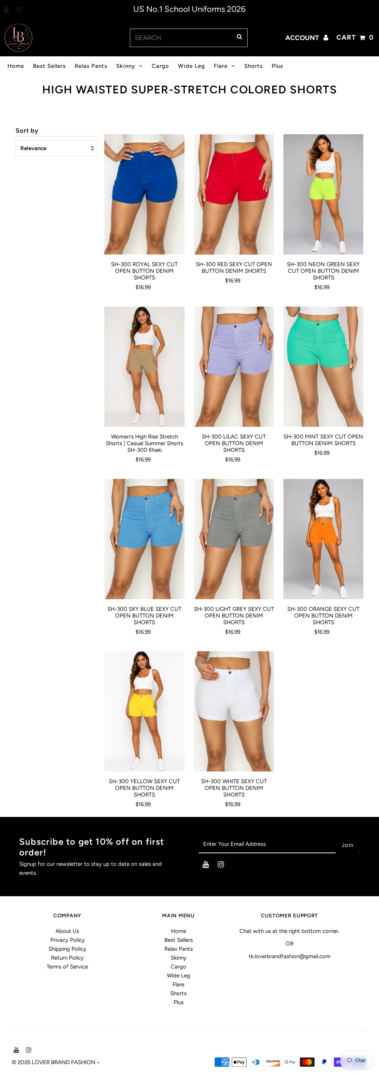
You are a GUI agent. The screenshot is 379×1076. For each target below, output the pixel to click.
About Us (67, 931)
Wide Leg (191, 66)
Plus (277, 66)
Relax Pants (91, 66)
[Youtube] (5, 10)
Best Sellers (49, 66)
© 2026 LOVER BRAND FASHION (54, 1062)
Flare (221, 66)
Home (15, 66)
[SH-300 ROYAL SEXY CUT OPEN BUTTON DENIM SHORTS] (144, 194)
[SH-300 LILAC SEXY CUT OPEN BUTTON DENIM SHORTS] (234, 367)
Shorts (253, 66)
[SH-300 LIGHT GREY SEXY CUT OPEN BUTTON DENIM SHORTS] (234, 539)
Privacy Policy (67, 940)
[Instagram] (17, 10)
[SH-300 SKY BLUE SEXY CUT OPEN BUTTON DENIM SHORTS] (144, 539)
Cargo (160, 66)
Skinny (125, 66)
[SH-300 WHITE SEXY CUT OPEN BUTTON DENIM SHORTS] (234, 711)
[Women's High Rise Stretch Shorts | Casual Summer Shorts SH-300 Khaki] (144, 367)
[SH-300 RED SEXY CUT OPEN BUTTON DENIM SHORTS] (234, 194)
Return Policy (67, 957)
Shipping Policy (67, 949)
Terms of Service (67, 966)
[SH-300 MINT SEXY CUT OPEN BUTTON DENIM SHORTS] (323, 367)
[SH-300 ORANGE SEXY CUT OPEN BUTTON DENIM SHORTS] (323, 539)
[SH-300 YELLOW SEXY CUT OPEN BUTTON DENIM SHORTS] (144, 711)
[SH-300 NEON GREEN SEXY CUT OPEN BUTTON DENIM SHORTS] (323, 194)
